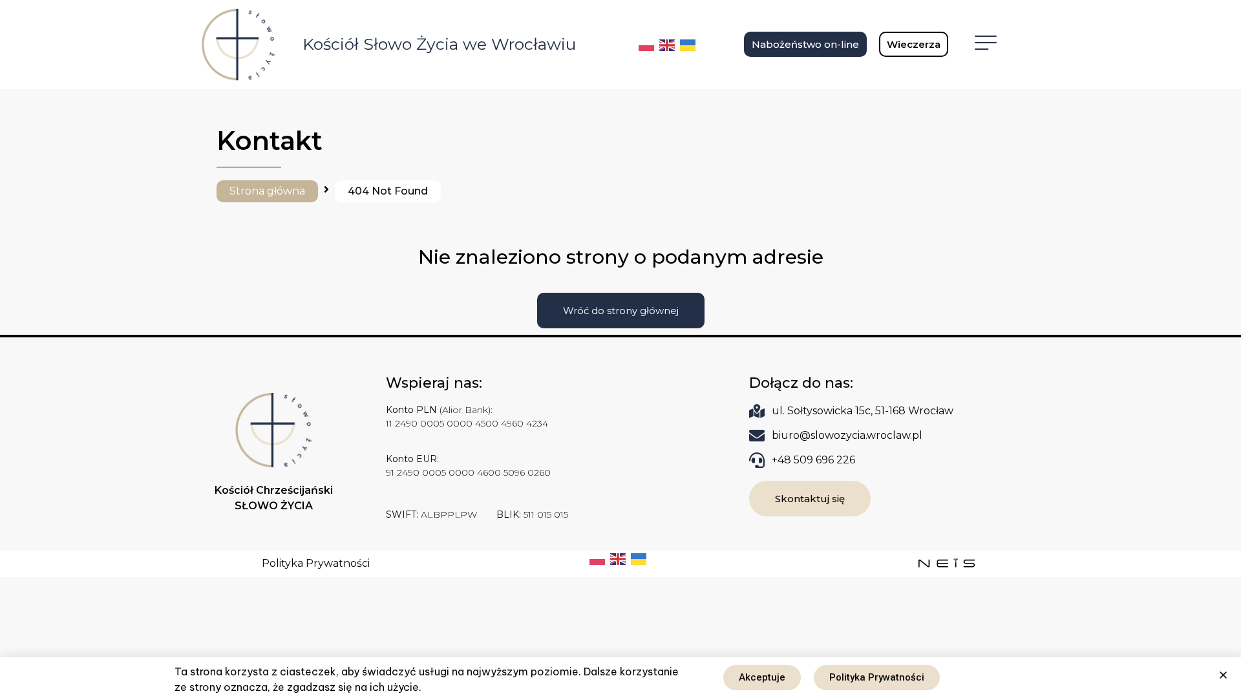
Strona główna (267, 191)
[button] (1223, 675)
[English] (667, 43)
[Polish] (647, 43)
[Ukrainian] (688, 43)
